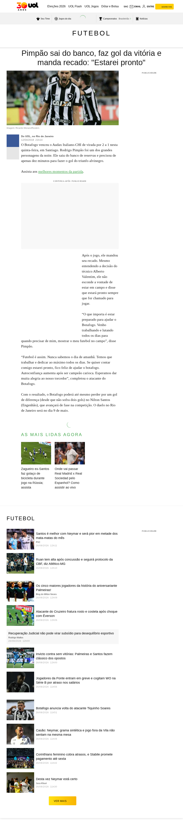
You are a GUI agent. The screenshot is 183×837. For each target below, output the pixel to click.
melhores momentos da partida (60, 171)
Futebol (91, 33)
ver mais (60, 801)
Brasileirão (124, 18)
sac (126, 6)
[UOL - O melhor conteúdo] (27, 6)
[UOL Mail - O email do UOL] (135, 6)
